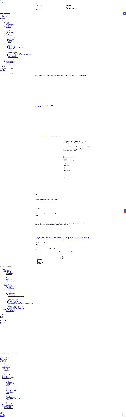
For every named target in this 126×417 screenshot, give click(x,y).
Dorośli (9, 38)
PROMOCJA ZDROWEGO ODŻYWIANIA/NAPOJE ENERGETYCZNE (20, 54)
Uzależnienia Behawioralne (10, 32)
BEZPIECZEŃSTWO (11, 46)
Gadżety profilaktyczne (8, 26)
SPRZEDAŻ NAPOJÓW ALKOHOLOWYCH (16, 306)
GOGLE (5, 33)
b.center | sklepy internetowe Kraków (6, 266)
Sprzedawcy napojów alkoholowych (14, 291)
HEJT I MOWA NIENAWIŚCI (13, 299)
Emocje (7, 393)
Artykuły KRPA (8, 27)
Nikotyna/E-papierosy (9, 396)
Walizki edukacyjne (7, 64)
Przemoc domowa (9, 400)
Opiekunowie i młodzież (12, 40)
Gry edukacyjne (6, 34)
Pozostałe (7, 29)
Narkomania (8, 277)
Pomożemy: (5, 13)
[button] (124, 13)
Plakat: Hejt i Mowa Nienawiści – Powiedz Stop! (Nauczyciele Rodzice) (46, 136)
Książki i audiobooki (7, 284)
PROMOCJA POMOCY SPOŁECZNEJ (14, 53)
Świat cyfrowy (8, 402)
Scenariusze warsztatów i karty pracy (10, 61)
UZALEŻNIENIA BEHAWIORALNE (14, 58)
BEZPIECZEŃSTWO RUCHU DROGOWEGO (16, 47)
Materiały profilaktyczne (8, 36)
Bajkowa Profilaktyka (7, 406)
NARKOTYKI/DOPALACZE (13, 51)
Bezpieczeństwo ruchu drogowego (11, 390)
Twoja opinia (37, 208)
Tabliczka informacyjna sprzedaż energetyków (42, 105)
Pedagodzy (10, 41)
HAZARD (10, 50)
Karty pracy (8, 63)
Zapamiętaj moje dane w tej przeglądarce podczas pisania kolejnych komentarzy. (49, 213)
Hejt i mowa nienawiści (60, 75)
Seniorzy (9, 42)
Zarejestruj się (2, 322)
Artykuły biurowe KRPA (8, 21)
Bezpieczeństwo (8, 389)
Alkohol (7, 388)
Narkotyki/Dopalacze (9, 395)
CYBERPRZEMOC (11, 48)
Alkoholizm (6, 368)
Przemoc (7, 31)
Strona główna (37, 75)
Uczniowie (10, 43)
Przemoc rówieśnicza (9, 401)
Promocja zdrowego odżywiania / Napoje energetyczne (14, 398)
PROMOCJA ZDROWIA (12, 55)
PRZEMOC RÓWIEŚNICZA (13, 57)
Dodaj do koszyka (66, 157)
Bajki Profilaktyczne (9, 23)
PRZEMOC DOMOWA (12, 56)
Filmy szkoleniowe (9, 25)
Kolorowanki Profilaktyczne (8, 35)
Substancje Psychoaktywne (8, 408)
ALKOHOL (10, 45)
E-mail (36, 211)
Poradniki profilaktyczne (8, 60)
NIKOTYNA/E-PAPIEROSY (13, 52)
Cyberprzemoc (8, 276)
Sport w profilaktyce (7, 407)
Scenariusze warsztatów (10, 62)
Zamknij (1, 317)
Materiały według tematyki (10, 44)
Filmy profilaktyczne (7, 22)
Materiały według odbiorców (10, 37)
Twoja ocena (37, 201)
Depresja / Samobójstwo (10, 392)
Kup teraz (71, 157)
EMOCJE (9, 49)
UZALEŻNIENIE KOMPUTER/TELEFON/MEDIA (16, 59)
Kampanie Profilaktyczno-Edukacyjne (8, 377)
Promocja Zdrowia (9, 30)
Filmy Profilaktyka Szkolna (10, 24)
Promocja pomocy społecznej (10, 397)
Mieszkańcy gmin (11, 39)
